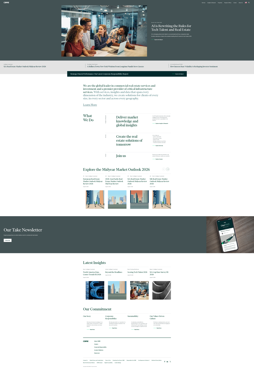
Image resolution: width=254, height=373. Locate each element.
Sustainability (133, 316)
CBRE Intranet (99, 362)
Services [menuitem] (203, 2)
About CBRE (97, 341)
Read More (92, 329)
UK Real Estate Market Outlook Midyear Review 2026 (159, 181)
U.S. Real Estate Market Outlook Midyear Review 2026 (137, 181)
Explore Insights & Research (162, 123)
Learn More (90, 104)
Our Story (87, 316)
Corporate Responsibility (100, 347)
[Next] (167, 169)
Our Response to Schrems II (143, 360)
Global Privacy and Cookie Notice (96, 360)
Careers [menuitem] (235, 2)
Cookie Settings (118, 362)
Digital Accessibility (108, 362)
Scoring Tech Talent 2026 (137, 272)
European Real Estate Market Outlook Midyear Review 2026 (93, 181)
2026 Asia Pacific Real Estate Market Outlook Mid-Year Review (114, 181)
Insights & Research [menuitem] (211, 2)
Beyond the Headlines (113, 272)
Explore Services (159, 145)
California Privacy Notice (156, 360)
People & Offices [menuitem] (227, 2)
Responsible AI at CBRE (131, 360)
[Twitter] (170, 362)
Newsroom (97, 353)
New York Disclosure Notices (89, 362)
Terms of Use (108, 360)
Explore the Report (158, 39)
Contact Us (85, 360)
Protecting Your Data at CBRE (119, 360)
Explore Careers (159, 159)
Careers (96, 344)
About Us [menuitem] (241, 2)
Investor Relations (98, 350)
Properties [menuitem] (220, 2)
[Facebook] (164, 362)
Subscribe (7, 240)
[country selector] (245, 2)
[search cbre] (248, 2)
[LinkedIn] (167, 362)
